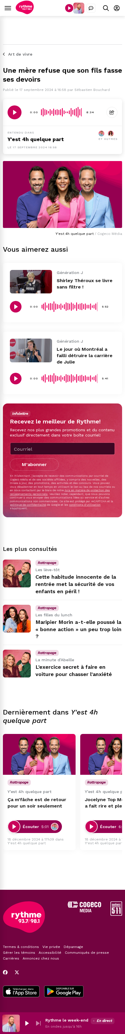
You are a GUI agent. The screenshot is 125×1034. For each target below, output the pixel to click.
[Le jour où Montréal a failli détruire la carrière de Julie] (31, 350)
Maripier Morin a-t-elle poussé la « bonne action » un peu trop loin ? (78, 629)
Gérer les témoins (19, 953)
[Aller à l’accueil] (25, 12)
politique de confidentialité (28, 504)
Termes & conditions (21, 947)
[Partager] (111, 112)
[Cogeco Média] (84, 911)
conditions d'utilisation (85, 504)
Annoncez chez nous (41, 958)
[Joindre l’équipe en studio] (91, 8)
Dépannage (73, 947)
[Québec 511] (116, 914)
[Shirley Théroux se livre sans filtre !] (31, 281)
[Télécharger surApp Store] (21, 992)
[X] (17, 972)
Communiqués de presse (87, 953)
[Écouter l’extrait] (15, 112)
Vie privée (51, 947)
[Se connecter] (116, 8)
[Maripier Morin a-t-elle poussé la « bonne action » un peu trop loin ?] (17, 619)
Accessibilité (50, 953)
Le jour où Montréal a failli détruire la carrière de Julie (84, 355)
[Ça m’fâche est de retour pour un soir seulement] (39, 754)
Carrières (11, 958)
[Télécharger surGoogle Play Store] (63, 992)
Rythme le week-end (66, 1020)
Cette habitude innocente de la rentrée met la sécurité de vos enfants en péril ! (75, 584)
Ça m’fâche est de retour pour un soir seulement (37, 803)
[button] (27, 1023)
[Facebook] (5, 972)
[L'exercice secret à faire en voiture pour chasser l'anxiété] (17, 663)
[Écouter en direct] (69, 8)
